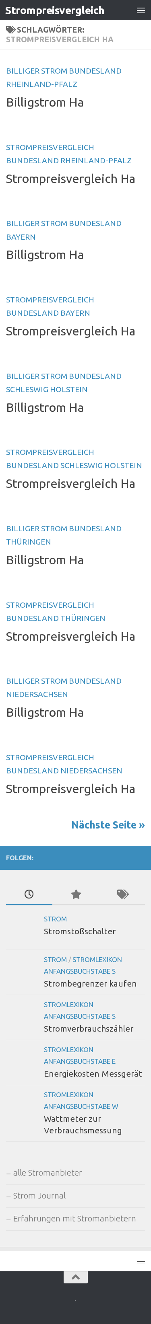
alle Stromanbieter (47, 1172)
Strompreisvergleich (55, 10)
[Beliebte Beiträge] (75, 894)
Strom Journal (39, 1195)
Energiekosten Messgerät (93, 1073)
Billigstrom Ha (45, 102)
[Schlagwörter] (122, 894)
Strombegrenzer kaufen (90, 983)
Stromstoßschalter (80, 931)
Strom (55, 919)
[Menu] (141, 10)
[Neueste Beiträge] (29, 894)
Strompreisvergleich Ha (70, 178)
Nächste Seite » (108, 825)
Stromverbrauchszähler (88, 1028)
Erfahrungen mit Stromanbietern (74, 1218)
